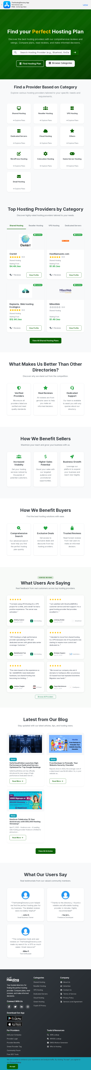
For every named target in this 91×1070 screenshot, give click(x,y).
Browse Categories (62, 63)
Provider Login (12, 1039)
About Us (66, 982)
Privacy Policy (68, 998)
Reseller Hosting (40, 986)
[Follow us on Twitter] (15, 1006)
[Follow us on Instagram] (28, 1006)
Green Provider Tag (14, 1046)
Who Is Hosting (55, 1046)
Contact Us (67, 990)
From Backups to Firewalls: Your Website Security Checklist (63, 764)
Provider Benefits (13, 1043)
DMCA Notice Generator (59, 1043)
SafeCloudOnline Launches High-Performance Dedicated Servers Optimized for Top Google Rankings (25, 765)
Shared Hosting (39, 982)
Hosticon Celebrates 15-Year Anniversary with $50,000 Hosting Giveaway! (25, 821)
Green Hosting (39, 1002)
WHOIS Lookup (55, 1039)
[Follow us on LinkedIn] (21, 1006)
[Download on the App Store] (19, 1024)
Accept (12, 1066)
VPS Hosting (38, 990)
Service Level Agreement (72, 1002)
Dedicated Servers (41, 994)
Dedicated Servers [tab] (73, 225)
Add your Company (14, 1035)
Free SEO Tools (13, 1054)
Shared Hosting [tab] (16, 225)
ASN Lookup (54, 1035)
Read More (16, 781)
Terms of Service (69, 994)
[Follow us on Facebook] (9, 1006)
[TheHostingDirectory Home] (13, 980)
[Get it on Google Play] (19, 1018)
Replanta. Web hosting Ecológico (22, 305)
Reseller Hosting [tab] (36, 225)
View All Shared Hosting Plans (45, 340)
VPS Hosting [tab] (54, 225)
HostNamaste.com (59, 254)
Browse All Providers (45, 697)
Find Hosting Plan (32, 63)
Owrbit (13, 254)
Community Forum (14, 1050)
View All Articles (45, 851)
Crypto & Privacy (40, 1006)
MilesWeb (54, 304)
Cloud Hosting (39, 998)
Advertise (66, 986)
